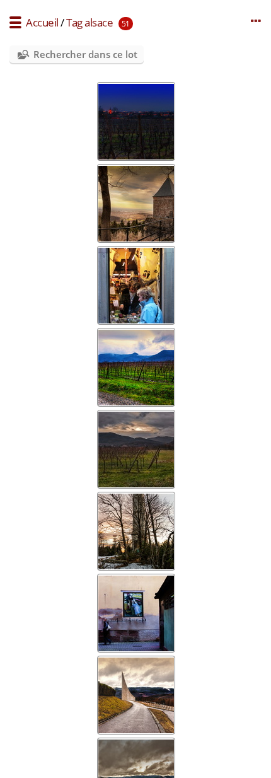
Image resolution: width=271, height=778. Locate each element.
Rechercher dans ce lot (85, 54)
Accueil (42, 22)
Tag (74, 22)
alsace (98, 22)
